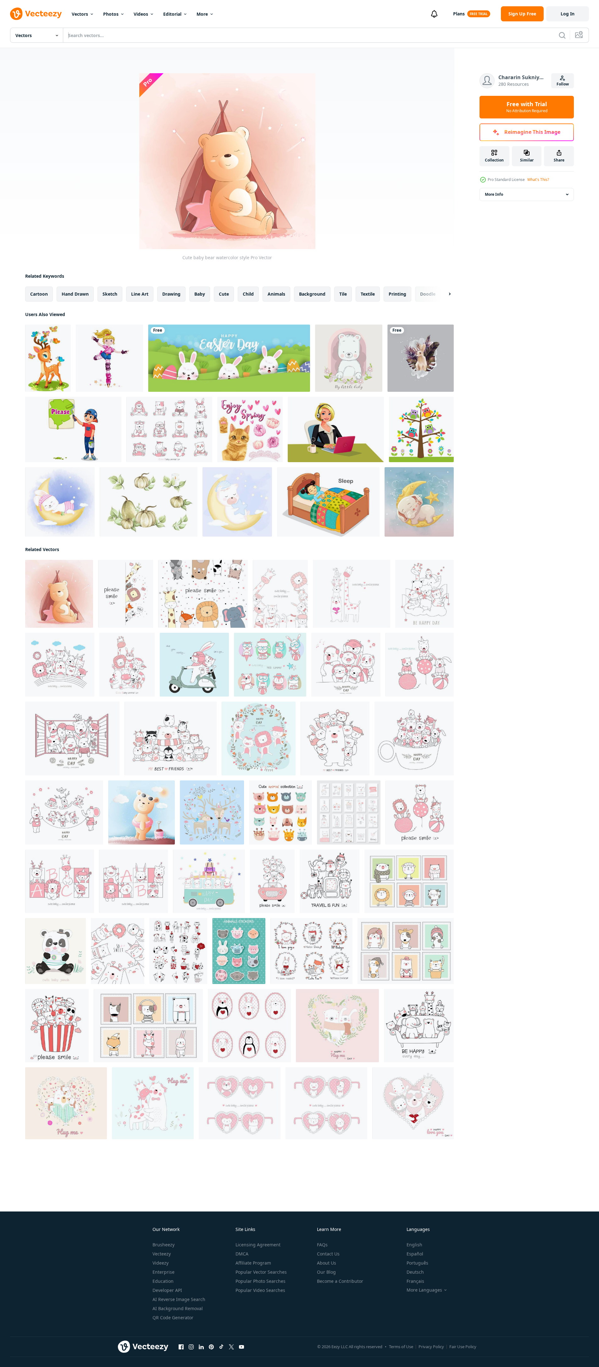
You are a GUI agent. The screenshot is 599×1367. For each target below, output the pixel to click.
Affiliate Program (253, 1263)
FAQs (322, 1245)
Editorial (172, 14)
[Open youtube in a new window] (241, 1346)
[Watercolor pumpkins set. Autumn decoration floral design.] (148, 502)
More (202, 14)
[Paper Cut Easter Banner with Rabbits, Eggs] (229, 358)
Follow (563, 84)
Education (163, 1281)
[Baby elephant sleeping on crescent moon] (419, 502)
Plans (459, 14)
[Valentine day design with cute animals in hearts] (239, 1103)
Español (415, 1254)
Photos (111, 14)
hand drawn (75, 294)
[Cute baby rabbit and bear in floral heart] (337, 1025)
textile (368, 294)
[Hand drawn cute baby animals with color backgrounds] (270, 665)
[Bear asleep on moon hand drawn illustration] (237, 502)
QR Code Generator (173, 1318)
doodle (427, 294)
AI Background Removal (178, 1308)
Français (415, 1281)
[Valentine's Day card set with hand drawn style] (348, 812)
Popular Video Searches (260, 1290)
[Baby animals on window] (409, 881)
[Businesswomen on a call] (336, 429)
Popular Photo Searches (261, 1281)
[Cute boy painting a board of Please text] (73, 429)
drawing (171, 294)
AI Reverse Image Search (179, 1299)
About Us (326, 1263)
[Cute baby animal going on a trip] (329, 881)
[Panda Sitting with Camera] (55, 951)
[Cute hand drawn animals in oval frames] (249, 1025)
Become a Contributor (340, 1281)
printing (397, 294)
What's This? (538, 179)
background (312, 294)
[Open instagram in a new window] (191, 1346)
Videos (141, 14)
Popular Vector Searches (261, 1272)
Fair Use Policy (462, 1346)
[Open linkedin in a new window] (201, 1346)
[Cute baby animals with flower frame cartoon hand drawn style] (311, 951)
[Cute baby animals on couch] (419, 1025)
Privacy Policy (431, 1346)
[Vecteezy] (36, 14)
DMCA (242, 1254)
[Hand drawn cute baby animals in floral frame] (259, 738)
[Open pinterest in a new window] (211, 1346)
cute (224, 294)
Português (417, 1263)
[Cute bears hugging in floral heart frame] (66, 1103)
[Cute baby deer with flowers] (212, 812)
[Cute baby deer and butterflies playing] (48, 358)
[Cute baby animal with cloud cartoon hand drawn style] (424, 594)
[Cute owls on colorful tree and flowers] (421, 429)
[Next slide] (444, 294)
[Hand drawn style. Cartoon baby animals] (127, 665)
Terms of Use (401, 1346)
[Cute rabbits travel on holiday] (209, 881)
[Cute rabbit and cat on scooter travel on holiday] (194, 665)
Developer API (167, 1290)
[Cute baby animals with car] (272, 881)
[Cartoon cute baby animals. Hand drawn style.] (171, 738)
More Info (494, 194)
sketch (110, 294)
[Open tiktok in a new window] (221, 1346)
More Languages (424, 1290)
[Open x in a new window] (231, 1346)
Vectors (80, 14)
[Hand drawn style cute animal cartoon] (280, 594)
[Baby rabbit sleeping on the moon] (60, 502)
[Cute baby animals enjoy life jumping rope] (64, 812)
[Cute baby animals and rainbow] (59, 665)
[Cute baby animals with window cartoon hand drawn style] (148, 1025)
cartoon (39, 294)
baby (199, 294)
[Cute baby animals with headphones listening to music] (345, 665)
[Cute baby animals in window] (72, 738)
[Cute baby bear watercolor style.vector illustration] (141, 812)
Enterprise (164, 1272)
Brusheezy (164, 1245)
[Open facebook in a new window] (181, 1346)
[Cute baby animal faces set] (280, 812)
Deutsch (415, 1272)
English (414, 1245)
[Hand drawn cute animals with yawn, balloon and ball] (419, 665)
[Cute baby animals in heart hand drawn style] (413, 1103)
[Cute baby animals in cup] (414, 738)
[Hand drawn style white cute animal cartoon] (125, 594)
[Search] (562, 35)
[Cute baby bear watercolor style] (59, 594)
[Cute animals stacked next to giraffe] (351, 594)
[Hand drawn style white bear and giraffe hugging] (153, 1103)
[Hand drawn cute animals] (203, 594)
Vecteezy (162, 1254)
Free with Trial (526, 107)
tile (343, 294)
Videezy (161, 1263)
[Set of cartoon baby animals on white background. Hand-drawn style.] (169, 429)
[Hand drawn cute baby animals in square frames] (59, 881)
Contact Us (328, 1254)
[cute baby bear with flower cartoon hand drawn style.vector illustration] (348, 358)
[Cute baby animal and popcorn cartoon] (57, 1025)
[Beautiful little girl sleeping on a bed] (328, 502)
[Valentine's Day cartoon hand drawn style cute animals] (178, 951)
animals (276, 294)
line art (139, 294)
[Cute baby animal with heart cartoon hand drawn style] (117, 951)
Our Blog (326, 1272)
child (248, 294)
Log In (567, 14)
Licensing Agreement (258, 1245)
